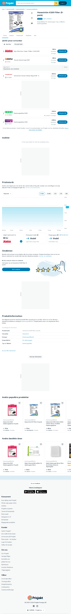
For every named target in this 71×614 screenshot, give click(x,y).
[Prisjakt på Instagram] (37, 606)
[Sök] (56, 3)
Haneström (26, 334)
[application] (35, 214)
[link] (12, 416)
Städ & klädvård (20, 9)
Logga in (62, 3)
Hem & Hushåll (10, 9)
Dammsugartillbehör (32, 9)
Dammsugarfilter (27, 343)
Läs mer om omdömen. (45, 256)
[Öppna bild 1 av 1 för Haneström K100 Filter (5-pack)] (16, 22)
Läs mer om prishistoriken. (32, 187)
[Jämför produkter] (32, 23)
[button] (32, 13)
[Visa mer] (3, 51)
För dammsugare (27, 340)
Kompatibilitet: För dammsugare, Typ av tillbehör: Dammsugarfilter (51, 22)
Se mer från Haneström (8, 350)
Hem (3, 9)
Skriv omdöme (47, 19)
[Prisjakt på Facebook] (34, 606)
